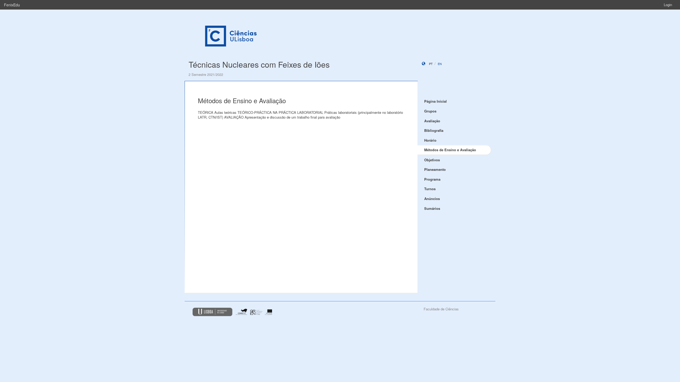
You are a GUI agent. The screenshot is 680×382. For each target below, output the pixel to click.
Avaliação (432, 120)
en (440, 64)
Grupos (430, 111)
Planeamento (435, 169)
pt (431, 64)
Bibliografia (433, 130)
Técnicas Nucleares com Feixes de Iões (259, 64)
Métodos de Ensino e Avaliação (450, 149)
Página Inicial (435, 101)
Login (668, 4)
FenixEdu (12, 4)
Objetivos (432, 159)
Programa (432, 179)
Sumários (432, 208)
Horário (430, 140)
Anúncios (432, 198)
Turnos (430, 188)
